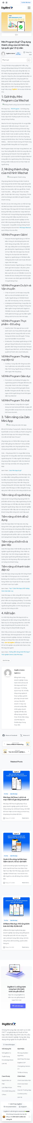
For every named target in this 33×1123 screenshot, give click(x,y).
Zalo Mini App (6, 660)
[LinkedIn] (6, 2)
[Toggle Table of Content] (28, 60)
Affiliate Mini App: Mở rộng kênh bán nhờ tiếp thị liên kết (16, 925)
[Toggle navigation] (29, 7)
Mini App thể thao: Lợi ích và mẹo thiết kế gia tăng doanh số (16, 798)
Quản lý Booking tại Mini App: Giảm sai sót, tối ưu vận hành (15, 860)
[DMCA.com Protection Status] (27, 1111)
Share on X (26, 735)
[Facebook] (3, 2)
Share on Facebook (11, 735)
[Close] (29, 1117)
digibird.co (17, 673)
